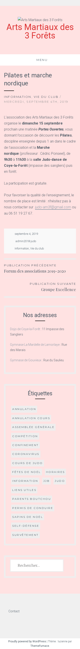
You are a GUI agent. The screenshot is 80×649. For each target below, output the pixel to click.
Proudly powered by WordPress (27, 641)
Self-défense (25, 525)
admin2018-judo (25, 241)
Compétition (25, 436)
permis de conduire (32, 508)
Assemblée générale (33, 427)
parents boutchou (31, 498)
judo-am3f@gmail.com (53, 207)
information (25, 480)
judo (60, 480)
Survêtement (25, 534)
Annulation (24, 409)
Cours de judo (27, 463)
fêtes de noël (26, 472)
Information (17, 96)
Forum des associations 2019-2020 (35, 268)
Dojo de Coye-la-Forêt (25, 329)
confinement (25, 445)
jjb (46, 480)
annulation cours (31, 418)
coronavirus (25, 454)
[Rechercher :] (37, 565)
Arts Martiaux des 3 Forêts (40, 31)
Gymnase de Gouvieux (25, 360)
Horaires (55, 472)
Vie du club (46, 96)
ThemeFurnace (39, 645)
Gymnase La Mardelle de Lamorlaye (35, 344)
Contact (14, 611)
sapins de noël (27, 516)
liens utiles (24, 490)
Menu (42, 60)
